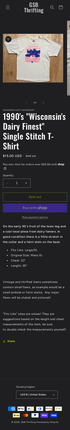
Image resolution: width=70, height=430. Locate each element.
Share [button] (11, 341)
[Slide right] (43, 103)
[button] (8, 7)
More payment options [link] (35, 217)
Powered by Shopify (48, 422)
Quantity (8, 175)
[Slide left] (26, 103)
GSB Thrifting (29, 422)
